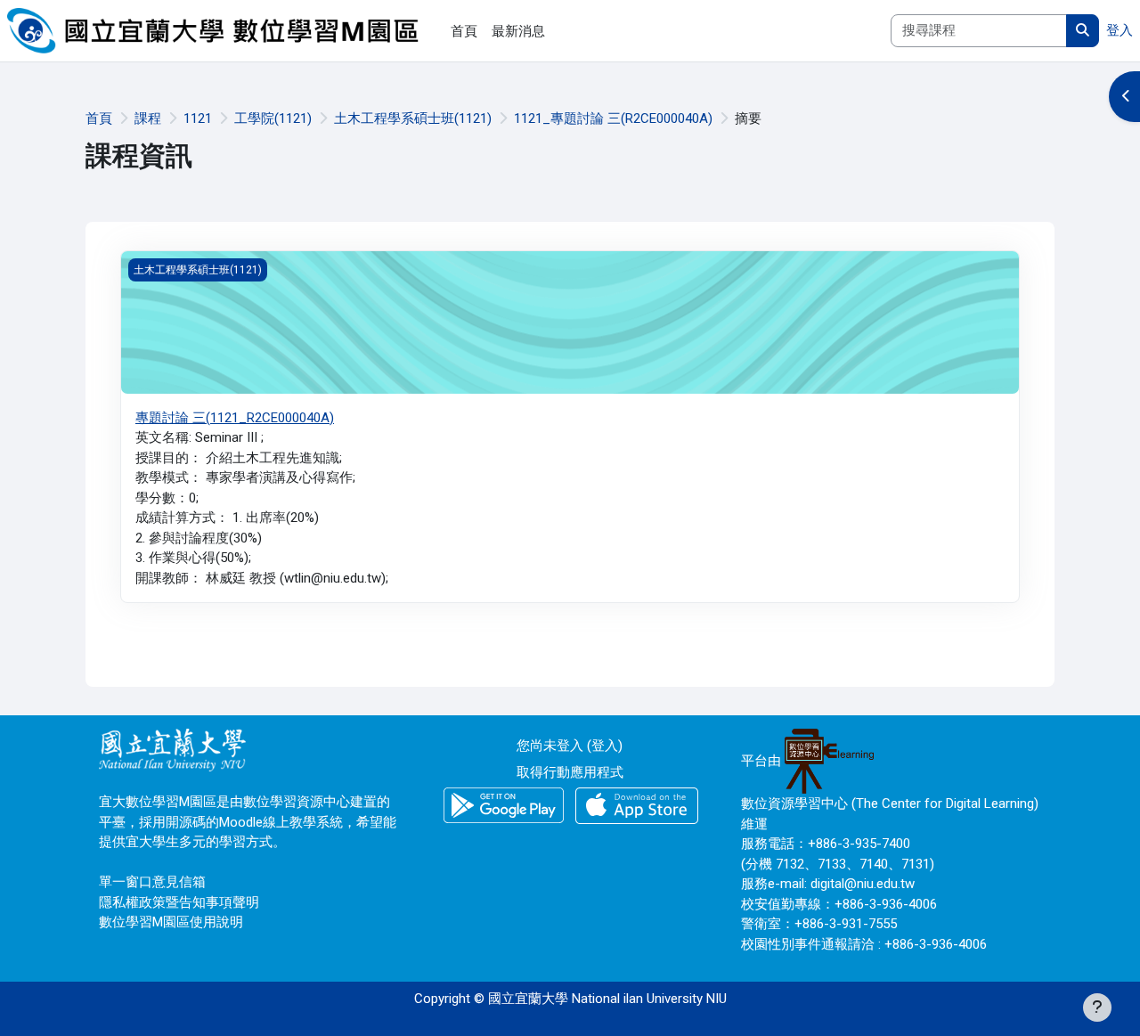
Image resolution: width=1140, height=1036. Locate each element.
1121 (197, 118)
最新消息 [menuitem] (518, 31)
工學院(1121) (273, 118)
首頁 (99, 118)
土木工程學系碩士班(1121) (413, 118)
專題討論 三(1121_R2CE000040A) (234, 418)
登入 (1119, 30)
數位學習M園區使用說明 (171, 922)
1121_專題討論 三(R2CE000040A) (613, 118)
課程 (147, 118)
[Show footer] (1097, 1007)
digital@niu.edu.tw (862, 884)
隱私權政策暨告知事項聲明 (179, 902)
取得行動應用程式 (570, 772)
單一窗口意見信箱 (152, 882)
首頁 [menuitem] (464, 31)
